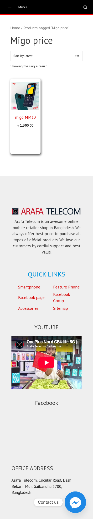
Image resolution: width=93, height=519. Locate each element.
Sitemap (60, 308)
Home (15, 27)
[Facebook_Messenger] (75, 502)
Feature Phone (66, 287)
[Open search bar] (85, 7)
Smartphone (29, 287)
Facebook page (31, 297)
